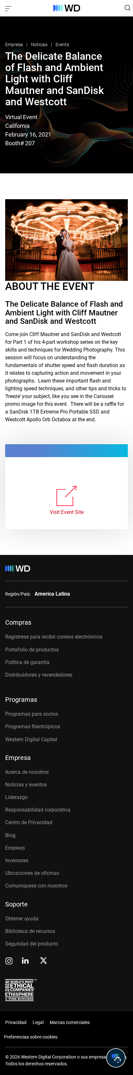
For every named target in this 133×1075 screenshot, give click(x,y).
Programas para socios (31, 714)
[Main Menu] (9, 8)
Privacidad (15, 1022)
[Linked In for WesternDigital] (26, 961)
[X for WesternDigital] (43, 961)
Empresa (14, 44)
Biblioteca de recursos (30, 931)
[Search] (127, 8)
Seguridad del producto (31, 944)
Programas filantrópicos (32, 726)
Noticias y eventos (26, 785)
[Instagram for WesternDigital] (9, 961)
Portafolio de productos (32, 650)
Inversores (16, 860)
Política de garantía (27, 662)
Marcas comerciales (70, 1022)
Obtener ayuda (21, 919)
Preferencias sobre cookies (30, 1036)
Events (62, 44)
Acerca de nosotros (27, 772)
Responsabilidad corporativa (37, 810)
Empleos (15, 848)
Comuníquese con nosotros (36, 886)
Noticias (39, 44)
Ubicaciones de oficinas (32, 873)
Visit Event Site (67, 512)
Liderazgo (16, 797)
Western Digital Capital (31, 739)
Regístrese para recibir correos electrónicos (53, 637)
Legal (38, 1022)
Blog (10, 835)
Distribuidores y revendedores (38, 675)
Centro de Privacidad (28, 822)
